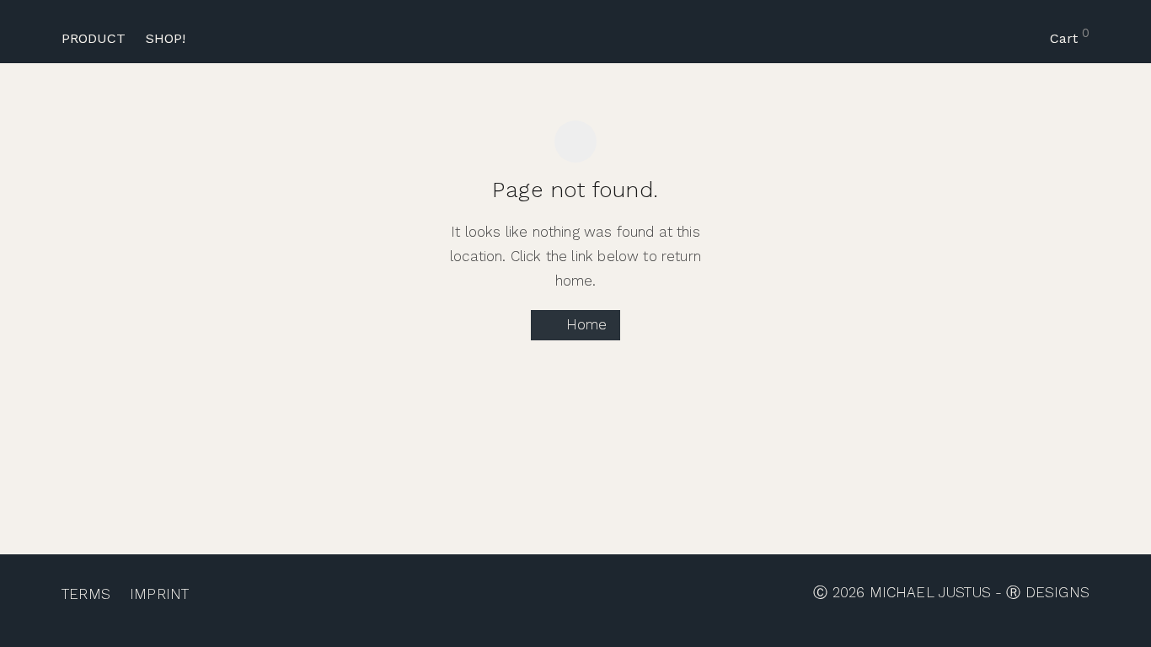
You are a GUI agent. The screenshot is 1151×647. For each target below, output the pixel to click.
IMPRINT (159, 594)
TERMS (86, 594)
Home (585, 324)
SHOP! (165, 38)
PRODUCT (94, 38)
